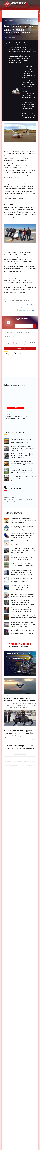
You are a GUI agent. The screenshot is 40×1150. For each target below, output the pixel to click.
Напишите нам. (32, 307)
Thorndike (8, 20)
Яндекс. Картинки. (31, 304)
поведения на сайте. (31, 310)
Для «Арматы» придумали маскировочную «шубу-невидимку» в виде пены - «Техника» (19, 416)
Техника (27, 332)
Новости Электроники (14, 332)
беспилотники (9, 336)
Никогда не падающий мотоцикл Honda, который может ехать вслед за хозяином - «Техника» (19, 424)
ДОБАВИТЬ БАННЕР (15, 408)
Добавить (32, 343)
